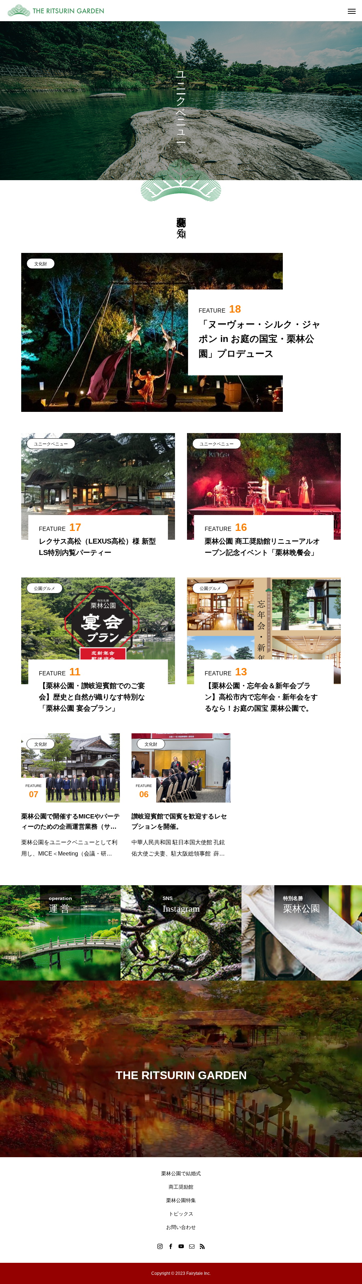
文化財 (40, 263)
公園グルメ (44, 588)
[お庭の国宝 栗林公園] (60, 10)
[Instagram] (159, 1246)
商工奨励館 (181, 1187)
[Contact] (191, 1246)
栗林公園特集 (181, 1200)
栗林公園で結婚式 (181, 1173)
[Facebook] (170, 1246)
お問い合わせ (181, 1227)
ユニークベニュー (51, 444)
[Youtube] (181, 1246)
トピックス (181, 1214)
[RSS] (202, 1246)
